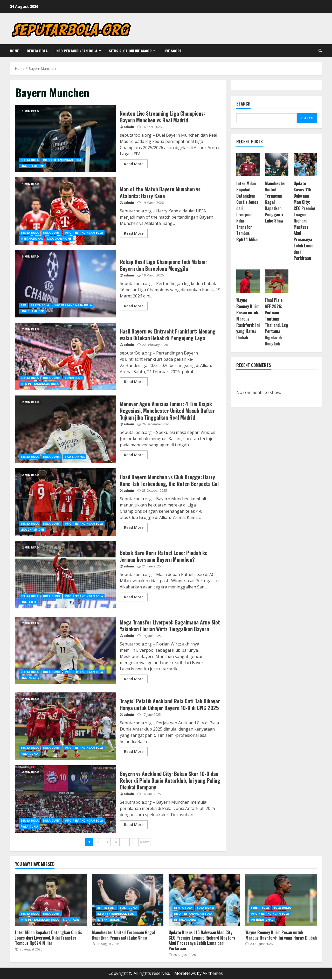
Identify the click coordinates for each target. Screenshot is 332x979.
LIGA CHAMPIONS (32, 166)
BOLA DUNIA (51, 232)
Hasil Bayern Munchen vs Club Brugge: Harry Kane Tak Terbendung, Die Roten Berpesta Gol (65, 502)
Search (243, 104)
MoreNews (185, 973)
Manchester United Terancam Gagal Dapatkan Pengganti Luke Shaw (127, 900)
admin (129, 127)
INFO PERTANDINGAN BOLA (76, 50)
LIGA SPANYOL (75, 457)
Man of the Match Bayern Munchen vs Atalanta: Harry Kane (65, 211)
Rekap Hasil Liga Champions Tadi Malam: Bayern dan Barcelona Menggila (65, 283)
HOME (14, 50)
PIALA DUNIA (29, 753)
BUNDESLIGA (73, 378)
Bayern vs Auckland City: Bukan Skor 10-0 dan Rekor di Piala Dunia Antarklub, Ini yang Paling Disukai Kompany (65, 799)
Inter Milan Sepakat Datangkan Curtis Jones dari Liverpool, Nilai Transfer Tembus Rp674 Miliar (247, 211)
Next (144, 841)
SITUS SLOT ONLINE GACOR (130, 50)
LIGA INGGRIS (29, 678)
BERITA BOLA (37, 50)
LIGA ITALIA (28, 602)
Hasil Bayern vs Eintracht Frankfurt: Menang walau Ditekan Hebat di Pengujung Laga (65, 356)
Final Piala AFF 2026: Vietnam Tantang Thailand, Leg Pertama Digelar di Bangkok (276, 322)
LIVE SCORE (172, 50)
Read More (133, 163)
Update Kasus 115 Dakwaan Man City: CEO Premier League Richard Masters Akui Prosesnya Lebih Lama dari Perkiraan (305, 220)
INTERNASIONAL (31, 238)
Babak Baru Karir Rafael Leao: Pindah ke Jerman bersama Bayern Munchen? (65, 574)
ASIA (23, 305)
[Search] (320, 50)
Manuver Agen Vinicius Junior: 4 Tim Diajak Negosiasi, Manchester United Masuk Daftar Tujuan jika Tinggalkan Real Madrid (65, 429)
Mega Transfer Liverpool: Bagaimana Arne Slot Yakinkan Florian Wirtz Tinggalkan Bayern (65, 650)
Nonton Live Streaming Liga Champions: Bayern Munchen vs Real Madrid (65, 138)
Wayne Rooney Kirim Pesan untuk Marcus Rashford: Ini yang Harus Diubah (248, 319)
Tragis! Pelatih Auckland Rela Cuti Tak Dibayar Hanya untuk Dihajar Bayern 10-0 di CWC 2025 (65, 726)
